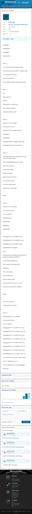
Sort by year (14, 497)
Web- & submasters (16, 503)
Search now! (14, 492)
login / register (25, 2)
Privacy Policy (22, 511)
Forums (13, 487)
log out (16, 486)
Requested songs (15, 493)
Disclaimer (17, 511)
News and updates (15, 479)
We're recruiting (15, 504)
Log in (4, 33)
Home (13, 477)
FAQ (12, 506)
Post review (26, 422)
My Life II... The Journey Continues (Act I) (18, 24)
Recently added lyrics (16, 480)
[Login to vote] (28, 434)
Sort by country (15, 496)
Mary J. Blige (12, 22)
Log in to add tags (5, 385)
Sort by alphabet (15, 495)
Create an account (15, 485)
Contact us (14, 502)
